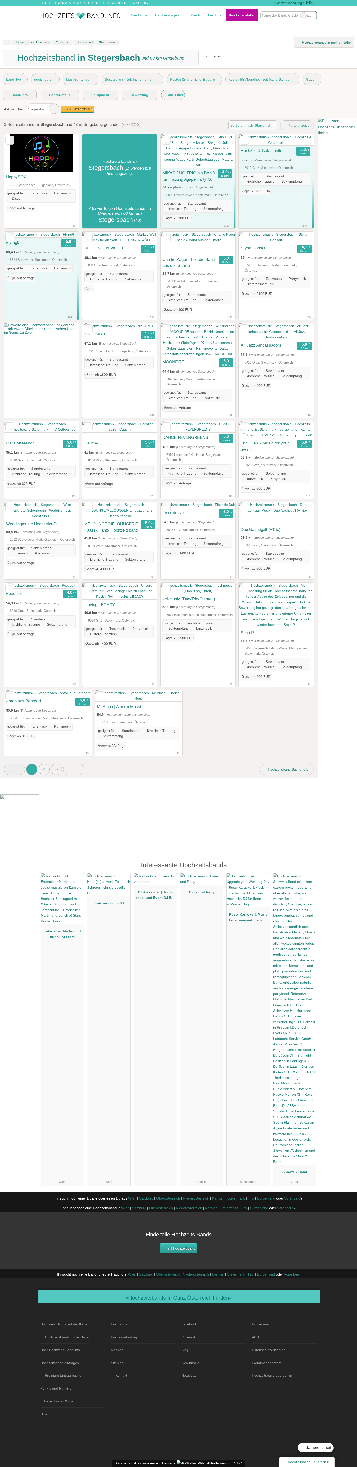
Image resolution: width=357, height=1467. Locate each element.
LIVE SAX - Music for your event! (265, 446)
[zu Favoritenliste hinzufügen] (9, 140)
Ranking (117, 1350)
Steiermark (236, 1198)
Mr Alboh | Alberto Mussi (119, 706)
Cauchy (91, 443)
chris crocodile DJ (109, 903)
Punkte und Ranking (56, 1388)
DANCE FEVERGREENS (185, 437)
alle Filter (175, 95)
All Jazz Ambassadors (261, 345)
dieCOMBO (94, 334)
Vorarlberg (292, 1198)
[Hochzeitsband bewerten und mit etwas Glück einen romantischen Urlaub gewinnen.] (41, 332)
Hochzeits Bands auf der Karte (64, 1324)
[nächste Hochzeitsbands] (73, 769)
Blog (184, 1350)
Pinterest (188, 1337)
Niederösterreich (196, 1198)
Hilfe (309, 3)
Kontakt (121, 1375)
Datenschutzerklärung (269, 1350)
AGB (255, 1337)
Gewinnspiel (190, 1363)
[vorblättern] (67, 153)
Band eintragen (167, 15)
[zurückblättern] (16, 153)
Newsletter (189, 1375)
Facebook (189, 1324)
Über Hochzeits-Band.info (60, 1350)
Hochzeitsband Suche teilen (289, 769)
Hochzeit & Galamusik (261, 150)
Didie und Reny (201, 892)
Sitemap (117, 1363)
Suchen (313, 15)
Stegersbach (38, 109)
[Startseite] (6, 42)
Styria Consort (254, 248)
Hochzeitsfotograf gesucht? (121, 3)
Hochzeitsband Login (289, 3)
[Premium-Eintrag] (309, 867)
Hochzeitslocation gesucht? (67, 3)
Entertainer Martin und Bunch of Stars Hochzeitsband (62, 935)
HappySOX (16, 176)
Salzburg (146, 1198)
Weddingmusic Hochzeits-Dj (32, 523)
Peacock (14, 593)
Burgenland (266, 1198)
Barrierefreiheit (318, 1447)
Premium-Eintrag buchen (64, 1375)
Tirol (251, 1198)
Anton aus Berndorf (23, 701)
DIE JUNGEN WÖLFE (104, 248)
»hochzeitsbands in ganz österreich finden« (178, 1298)
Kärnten (218, 1198)
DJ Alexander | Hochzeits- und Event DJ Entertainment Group (155, 896)
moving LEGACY (99, 604)
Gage (310, 79)
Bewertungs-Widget (59, 1401)
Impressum (260, 1324)
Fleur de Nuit (174, 512)
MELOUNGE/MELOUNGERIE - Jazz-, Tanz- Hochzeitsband (111, 527)
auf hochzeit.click (180, 1248)
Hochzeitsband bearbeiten (272, 1375)
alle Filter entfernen (79, 109)
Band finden (140, 15)
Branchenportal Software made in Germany (144, 1463)
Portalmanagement (266, 1363)
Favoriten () (310, 1462)
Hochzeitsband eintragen (60, 1363)
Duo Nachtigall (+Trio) (260, 529)
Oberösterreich (168, 1198)
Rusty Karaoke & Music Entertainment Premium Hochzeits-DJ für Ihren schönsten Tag (248, 918)
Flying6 (12, 242)
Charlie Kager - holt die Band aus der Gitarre (188, 262)
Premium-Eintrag (124, 1337)
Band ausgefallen (242, 15)
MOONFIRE (173, 361)
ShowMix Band (294, 1172)
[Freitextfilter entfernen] (303, 15)
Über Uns (213, 15)
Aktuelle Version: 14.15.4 (224, 1463)
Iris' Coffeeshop (20, 443)
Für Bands (193, 15)
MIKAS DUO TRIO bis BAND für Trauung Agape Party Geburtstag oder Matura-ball (188, 177)
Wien (132, 1198)
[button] (14, 769)
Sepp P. (248, 632)
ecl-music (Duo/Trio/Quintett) (188, 599)
